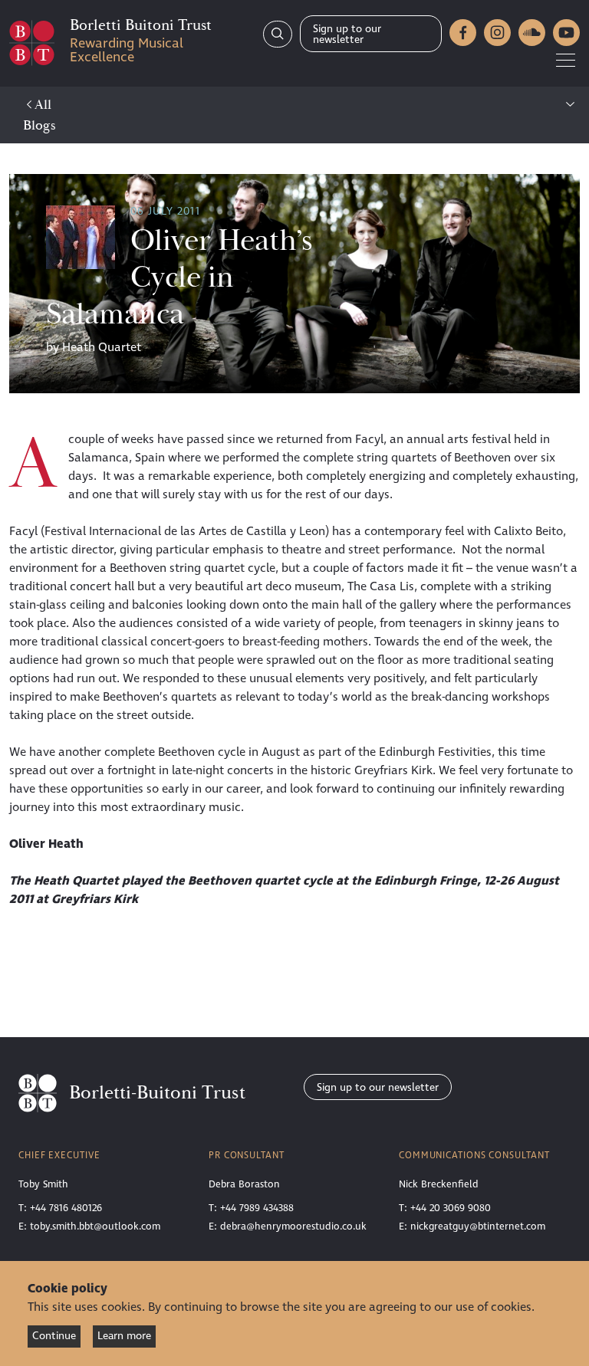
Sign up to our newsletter (347, 34)
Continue (54, 1335)
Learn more (124, 1335)
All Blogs (39, 115)
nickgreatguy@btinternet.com (477, 1226)
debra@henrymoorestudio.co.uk (293, 1226)
